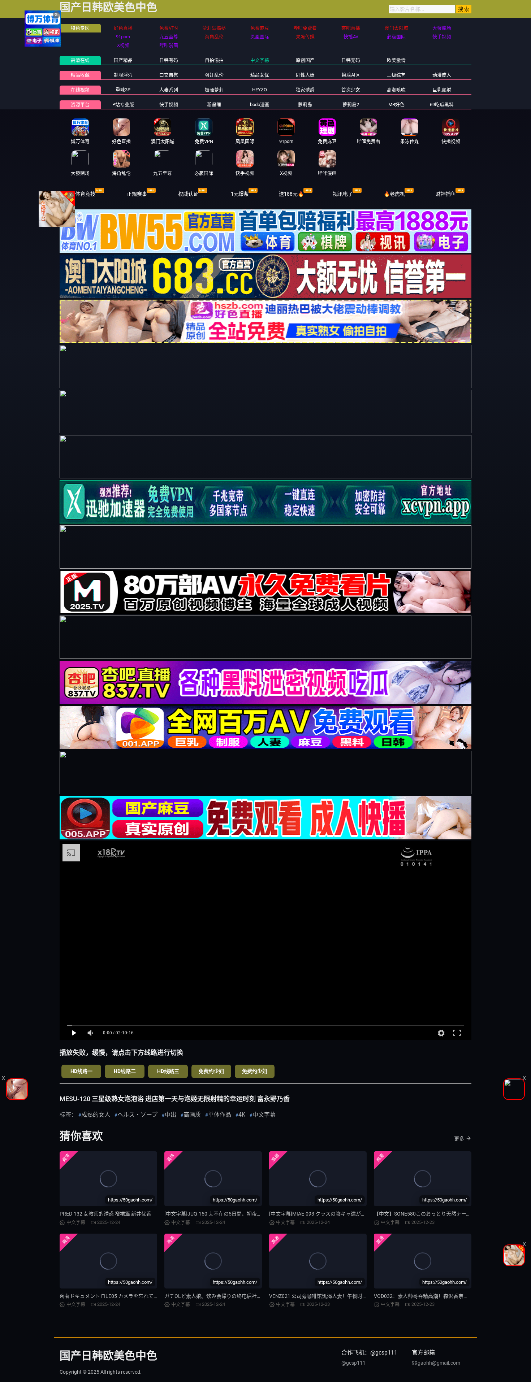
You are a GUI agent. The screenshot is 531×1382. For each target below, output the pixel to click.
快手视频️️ (168, 104)
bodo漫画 (259, 104)
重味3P (123, 89)
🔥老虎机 (394, 194)
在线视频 (80, 89)
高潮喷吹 (396, 89)
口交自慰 (168, 75)
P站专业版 (123, 104)
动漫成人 (441, 75)
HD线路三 (168, 1071)
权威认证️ (188, 194)
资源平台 (80, 104)
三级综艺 (396, 75)
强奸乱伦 (214, 75)
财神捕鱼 (446, 194)
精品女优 (259, 75)
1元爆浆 (240, 194)
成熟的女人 (95, 1114)
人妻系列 (168, 89)
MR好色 (396, 104)
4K (241, 1114)
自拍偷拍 (214, 60)
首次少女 (350, 89)
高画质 (192, 1114)
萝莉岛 (305, 104)
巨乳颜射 (441, 89)
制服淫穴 (123, 75)
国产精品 (123, 60)
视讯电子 (343, 194)
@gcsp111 (353, 1363)
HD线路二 (125, 1071)
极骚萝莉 (214, 89)
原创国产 (305, 60)
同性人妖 (305, 75)
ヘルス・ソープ (137, 1114)
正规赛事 (137, 194)
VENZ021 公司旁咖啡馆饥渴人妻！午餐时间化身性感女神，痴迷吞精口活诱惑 (356, 1296)
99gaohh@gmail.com (436, 1363)
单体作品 (219, 1114)
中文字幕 (259, 60)
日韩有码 (168, 60)
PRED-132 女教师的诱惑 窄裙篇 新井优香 (105, 1214)
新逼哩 (214, 104)
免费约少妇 (211, 1071)
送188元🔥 (291, 194)
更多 (459, 1139)
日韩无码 (350, 60)
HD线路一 (81, 1071)
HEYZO (259, 89)
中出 (170, 1114)
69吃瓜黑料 (442, 104)
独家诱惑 (305, 89)
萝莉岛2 (350, 104)
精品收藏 (80, 75)
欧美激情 (396, 60)
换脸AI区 (351, 75)
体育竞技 (85, 194)
